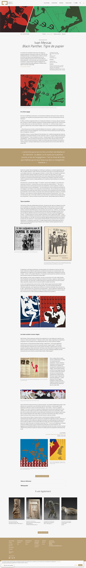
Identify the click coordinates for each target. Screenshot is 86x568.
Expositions (54, 2)
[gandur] (9, 3)
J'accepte (80, 565)
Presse (50, 543)
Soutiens (43, 542)
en (74, 2)
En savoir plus (58, 561)
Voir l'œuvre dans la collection (25, 66)
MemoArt (64, 34)
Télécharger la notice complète (42, 476)
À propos (10, 542)
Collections (46, 2)
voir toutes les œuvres (43, 532)
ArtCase (44, 34)
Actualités (51, 541)
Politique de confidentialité (55, 545)
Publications (68, 2)
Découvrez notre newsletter (8, 565)
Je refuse (75, 565)
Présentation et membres (37, 543)
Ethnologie (10, 549)
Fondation (37, 541)
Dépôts (26, 544)
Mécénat (61, 2)
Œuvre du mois (49, 34)
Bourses (43, 544)
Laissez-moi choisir (5, 565)
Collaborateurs (37, 545)
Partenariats (28, 541)
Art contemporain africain (11, 551)
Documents (36, 546)
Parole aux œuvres (57, 34)
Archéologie (11, 544)
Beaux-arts (10, 545)
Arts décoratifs (11, 547)
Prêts (18, 544)
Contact (51, 544)
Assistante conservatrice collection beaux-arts (56, 434)
